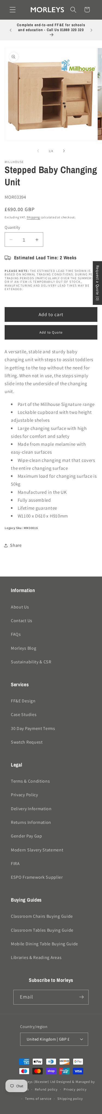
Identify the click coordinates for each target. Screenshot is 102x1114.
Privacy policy (75, 1089)
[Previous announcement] (11, 30)
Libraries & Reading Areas (36, 957)
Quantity (12, 227)
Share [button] (15, 545)
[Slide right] (64, 151)
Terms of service (38, 1098)
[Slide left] (38, 151)
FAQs (16, 634)
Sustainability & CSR (31, 662)
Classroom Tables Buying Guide (42, 930)
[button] (13, 10)
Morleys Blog (23, 648)
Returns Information (31, 822)
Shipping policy (70, 1098)
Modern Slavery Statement (37, 850)
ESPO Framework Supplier (37, 877)
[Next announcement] (91, 30)
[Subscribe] (81, 997)
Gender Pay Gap (26, 836)
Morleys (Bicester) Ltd (38, 1081)
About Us (20, 607)
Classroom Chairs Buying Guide (42, 916)
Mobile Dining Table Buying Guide (44, 944)
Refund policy (46, 1089)
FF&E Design (23, 701)
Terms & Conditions (30, 781)
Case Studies (23, 714)
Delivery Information (31, 809)
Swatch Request (27, 742)
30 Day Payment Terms (33, 728)
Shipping (33, 217)
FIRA (15, 863)
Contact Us (21, 620)
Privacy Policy (24, 795)
